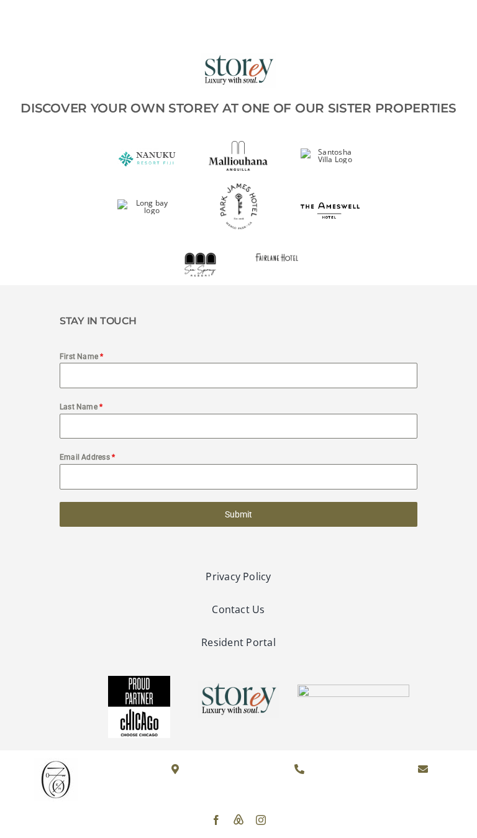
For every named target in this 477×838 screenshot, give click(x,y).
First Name (82, 356)
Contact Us (430, 23)
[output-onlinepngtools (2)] (200, 246)
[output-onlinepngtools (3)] (276, 258)
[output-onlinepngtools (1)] (330, 206)
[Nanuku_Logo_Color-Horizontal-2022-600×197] (146, 152)
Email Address (88, 457)
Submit (238, 514)
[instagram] (261, 820)
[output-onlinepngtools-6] (238, 186)
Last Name (81, 407)
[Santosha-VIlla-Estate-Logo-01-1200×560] (330, 152)
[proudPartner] (139, 681)
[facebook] (216, 820)
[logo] (238, 15)
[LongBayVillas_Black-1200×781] (146, 203)
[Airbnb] (238, 819)
